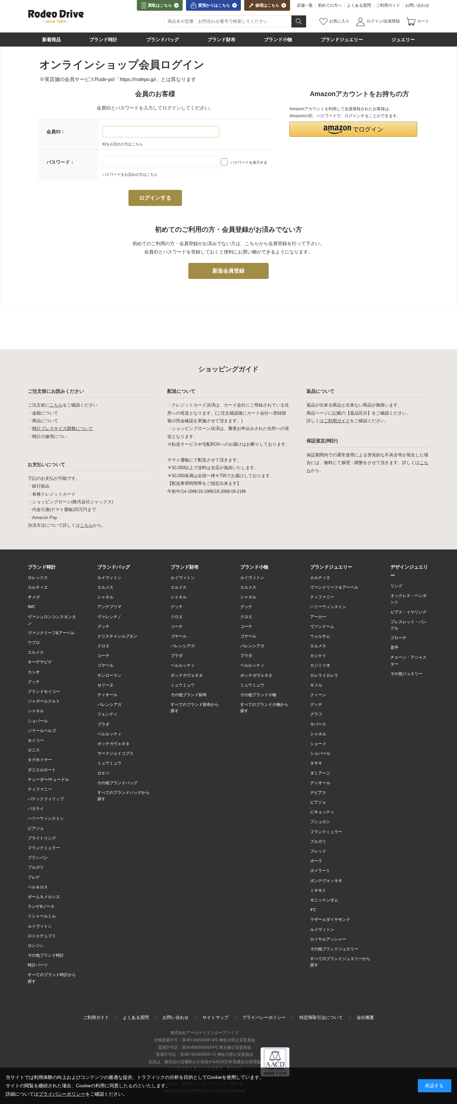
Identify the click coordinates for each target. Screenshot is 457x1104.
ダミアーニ (320, 773)
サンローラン (109, 675)
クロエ (103, 646)
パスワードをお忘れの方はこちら (130, 174)
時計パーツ (38, 965)
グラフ (316, 714)
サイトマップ (215, 1017)
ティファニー (40, 789)
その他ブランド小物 (258, 694)
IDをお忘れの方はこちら (122, 144)
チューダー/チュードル (48, 779)
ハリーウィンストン (46, 818)
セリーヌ (105, 685)
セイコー (36, 740)
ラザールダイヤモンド (330, 919)
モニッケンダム (324, 900)
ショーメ (318, 743)
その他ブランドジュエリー (334, 949)
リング (396, 586)
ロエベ (103, 773)
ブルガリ (36, 867)
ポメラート (320, 870)
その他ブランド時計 (46, 955)
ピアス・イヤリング (408, 612)
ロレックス (38, 577)
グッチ (34, 681)
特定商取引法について (321, 1017)
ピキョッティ (322, 812)
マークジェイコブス (115, 753)
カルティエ (38, 587)
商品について (45, 420)
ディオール (107, 694)
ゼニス (34, 750)
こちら (56, 405)
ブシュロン (320, 821)
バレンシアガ (109, 704)
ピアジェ (36, 828)
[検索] (298, 21)
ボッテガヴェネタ (113, 743)
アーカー (318, 616)
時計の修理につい (49, 436)
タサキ (316, 763)
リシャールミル (42, 916)
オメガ (34, 597)
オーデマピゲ (40, 662)
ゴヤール (105, 665)
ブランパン (38, 857)
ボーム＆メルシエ (44, 896)
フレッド (318, 851)
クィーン (318, 694)
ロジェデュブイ (42, 936)
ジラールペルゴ (42, 730)
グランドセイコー (44, 691)
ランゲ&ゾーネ (41, 906)
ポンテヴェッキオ (326, 880)
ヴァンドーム (322, 626)
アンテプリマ (109, 606)
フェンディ (107, 714)
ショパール (38, 721)
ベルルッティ (109, 734)
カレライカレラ (324, 675)
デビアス (318, 792)
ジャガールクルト (44, 701)
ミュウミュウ (109, 763)
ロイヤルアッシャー (328, 939)
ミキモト (318, 890)
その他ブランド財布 (189, 694)
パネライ (36, 808)
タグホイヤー (40, 759)
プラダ (103, 724)
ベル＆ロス (38, 887)
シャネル (36, 711)
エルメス (36, 652)
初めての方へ (330, 5)
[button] (353, 129)
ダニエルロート (42, 769)
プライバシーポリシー (264, 1017)
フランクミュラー (44, 847)
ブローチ (398, 638)
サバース (318, 724)
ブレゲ (34, 877)
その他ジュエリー (406, 673)
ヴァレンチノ (109, 616)
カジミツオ (320, 665)
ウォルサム (320, 636)
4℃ (313, 909)
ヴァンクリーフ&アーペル (51, 633)
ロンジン (36, 945)
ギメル (316, 685)
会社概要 (365, 1017)
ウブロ (34, 642)
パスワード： (61, 162)
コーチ (103, 655)
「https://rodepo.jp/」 (138, 79)
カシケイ (318, 655)
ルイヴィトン (40, 926)
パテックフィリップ (46, 799)
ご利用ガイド (388, 5)
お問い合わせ (417, 5)
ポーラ (316, 861)
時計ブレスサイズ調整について (62, 428)
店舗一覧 (305, 5)
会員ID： (56, 131)
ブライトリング (42, 838)
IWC (31, 606)
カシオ (34, 672)
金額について (45, 413)
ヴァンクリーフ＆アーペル (334, 587)
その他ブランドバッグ (117, 783)
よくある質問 (359, 5)
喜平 (394, 647)
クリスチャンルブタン (117, 636)
